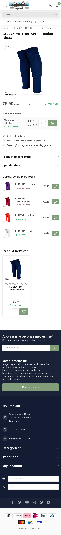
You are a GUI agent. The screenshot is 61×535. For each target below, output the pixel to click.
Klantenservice (30, 387)
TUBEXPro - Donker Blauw (16, 288)
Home (5, 28)
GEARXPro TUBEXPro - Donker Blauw (32, 28)
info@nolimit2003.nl (19, 438)
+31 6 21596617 (17, 429)
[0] (57, 5)
